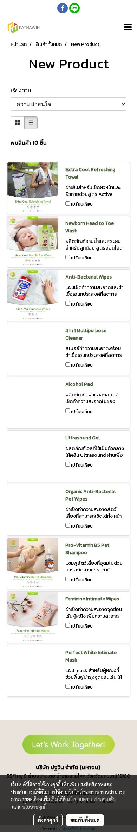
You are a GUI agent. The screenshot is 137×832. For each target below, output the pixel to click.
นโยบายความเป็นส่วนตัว (91, 799)
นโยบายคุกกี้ (34, 806)
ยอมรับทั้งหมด (85, 820)
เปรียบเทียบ (82, 204)
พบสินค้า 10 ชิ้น (29, 142)
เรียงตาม (23, 90)
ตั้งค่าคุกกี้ (48, 820)
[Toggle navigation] (128, 27)
